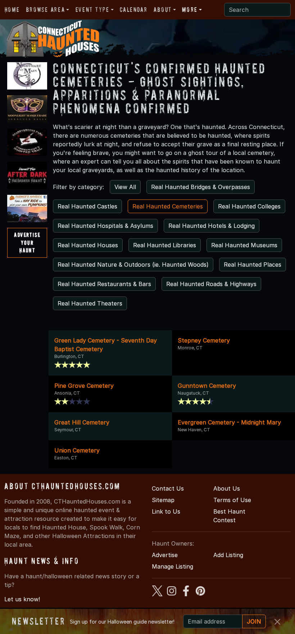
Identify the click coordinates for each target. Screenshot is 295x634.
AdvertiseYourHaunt (27, 242)
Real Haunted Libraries (164, 245)
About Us (226, 488)
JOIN (254, 621)
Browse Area (45, 9)
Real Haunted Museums (244, 245)
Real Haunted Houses (88, 245)
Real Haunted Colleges (249, 206)
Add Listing (228, 555)
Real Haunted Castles (87, 206)
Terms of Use (232, 500)
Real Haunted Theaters (90, 303)
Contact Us (168, 488)
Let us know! (22, 599)
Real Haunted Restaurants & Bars (104, 284)
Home (12, 9)
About (163, 9)
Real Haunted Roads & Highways (211, 284)
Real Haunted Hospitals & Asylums (105, 225)
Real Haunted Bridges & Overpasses (200, 186)
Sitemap (163, 500)
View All (125, 186)
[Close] (277, 621)
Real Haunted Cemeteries (167, 206)
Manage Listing (172, 566)
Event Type (92, 9)
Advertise (165, 555)
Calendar (133, 9)
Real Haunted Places (252, 264)
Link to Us (166, 511)
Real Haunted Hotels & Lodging (211, 225)
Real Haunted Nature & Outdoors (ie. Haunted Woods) (133, 264)
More (189, 9)
